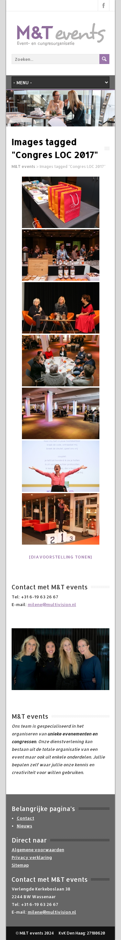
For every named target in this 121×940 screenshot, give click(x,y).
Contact (25, 818)
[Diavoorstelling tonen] (60, 556)
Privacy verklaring (32, 857)
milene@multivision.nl (52, 604)
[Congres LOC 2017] (60, 202)
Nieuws (24, 825)
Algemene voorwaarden (38, 849)
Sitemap (20, 865)
